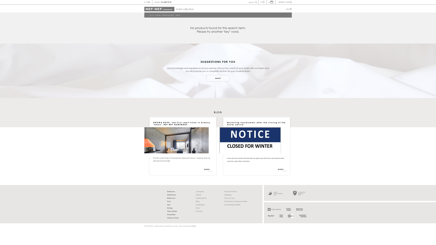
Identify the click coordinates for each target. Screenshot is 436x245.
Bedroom (171, 191)
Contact (199, 211)
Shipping (227, 195)
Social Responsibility (232, 205)
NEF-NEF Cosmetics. (168, 15)
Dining (169, 208)
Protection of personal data (235, 201)
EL (145, 2)
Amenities (158, 15)
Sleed (194, 226)
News (198, 208)
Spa (168, 205)
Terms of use (229, 198)
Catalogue (200, 205)
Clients (198, 195)
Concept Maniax (177, 226)
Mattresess (171, 195)
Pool (169, 201)
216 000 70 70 (166, 2)
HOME (151, 15)
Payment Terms (230, 191)
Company (200, 191)
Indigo (178, 15)
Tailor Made (172, 211)
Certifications (201, 198)
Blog (197, 201)
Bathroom (171, 198)
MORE (218, 78)
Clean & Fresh (173, 218)
